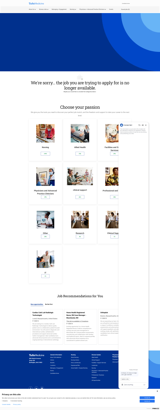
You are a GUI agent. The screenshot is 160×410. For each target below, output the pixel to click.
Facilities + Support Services (99, 362)
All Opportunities (96, 380)
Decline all (147, 401)
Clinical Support (96, 360)
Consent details (6, 404)
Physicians (115, 359)
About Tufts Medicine (55, 357)
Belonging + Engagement (59, 9)
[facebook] (30, 388)
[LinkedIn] (36, 388)
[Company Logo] (36, 3)
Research (94, 377)
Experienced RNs (75, 365)
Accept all (147, 397)
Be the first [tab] (48, 304)
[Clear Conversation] (139, 125)
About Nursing (74, 357)
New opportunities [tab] (37, 304)
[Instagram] (42, 388)
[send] (145, 385)
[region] (133, 255)
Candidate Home (126, 3)
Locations (52, 365)
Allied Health (95, 357)
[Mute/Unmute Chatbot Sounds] (142, 125)
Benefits (52, 362)
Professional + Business (98, 375)
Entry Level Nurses (76, 362)
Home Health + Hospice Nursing (79, 368)
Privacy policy (17, 404)
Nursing (94, 368)
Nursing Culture (75, 360)
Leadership (94, 365)
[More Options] (122, 385)
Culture (52, 360)
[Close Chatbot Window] (146, 125)
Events (111, 9)
